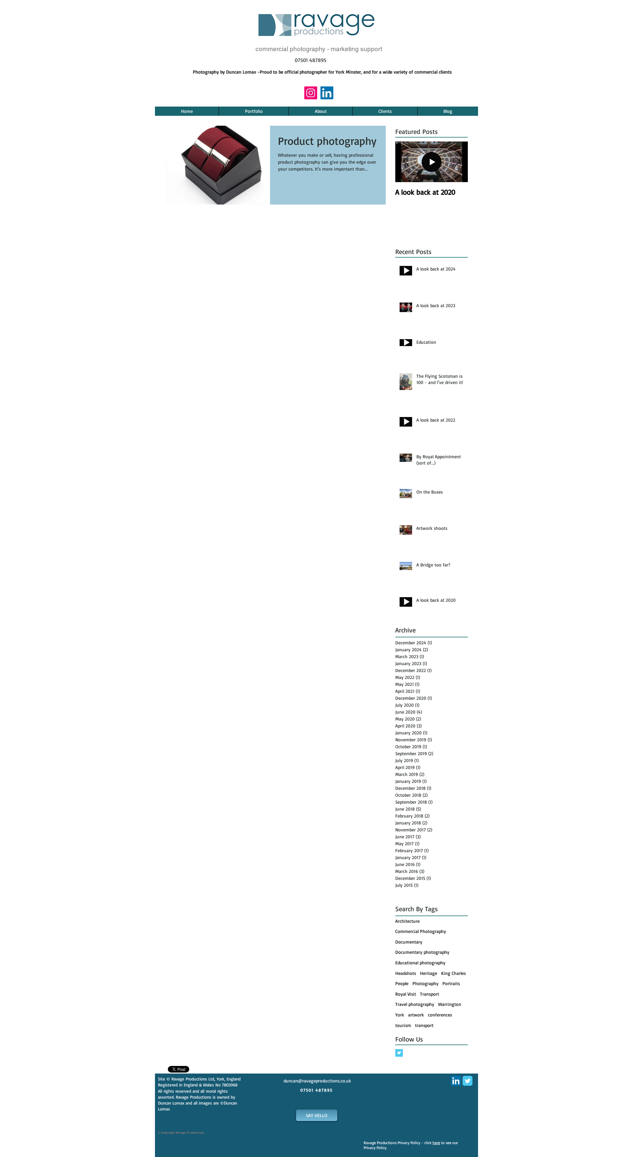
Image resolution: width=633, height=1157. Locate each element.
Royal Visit (405, 994)
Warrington (449, 1004)
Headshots (405, 973)
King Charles (453, 973)
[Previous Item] (406, 162)
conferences (440, 1014)
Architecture (407, 921)
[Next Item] (457, 162)
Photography (425, 983)
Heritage (428, 973)
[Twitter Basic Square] (399, 1053)
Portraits (451, 983)
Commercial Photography (420, 931)
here (436, 1142)
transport (424, 1025)
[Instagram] (310, 92)
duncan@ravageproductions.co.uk (317, 1080)
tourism (403, 1025)
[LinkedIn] (326, 92)
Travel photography (414, 1004)
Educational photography (420, 962)
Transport (429, 994)
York (399, 1014)
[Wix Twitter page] (467, 1081)
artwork (416, 1014)
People (401, 983)
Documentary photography (422, 952)
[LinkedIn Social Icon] (456, 1081)
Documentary (408, 942)
